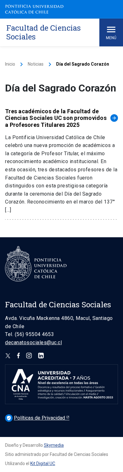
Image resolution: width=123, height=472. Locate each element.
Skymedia (54, 445)
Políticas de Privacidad (36, 418)
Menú (111, 38)
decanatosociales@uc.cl (33, 342)
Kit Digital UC (42, 463)
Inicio (10, 64)
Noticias (36, 64)
